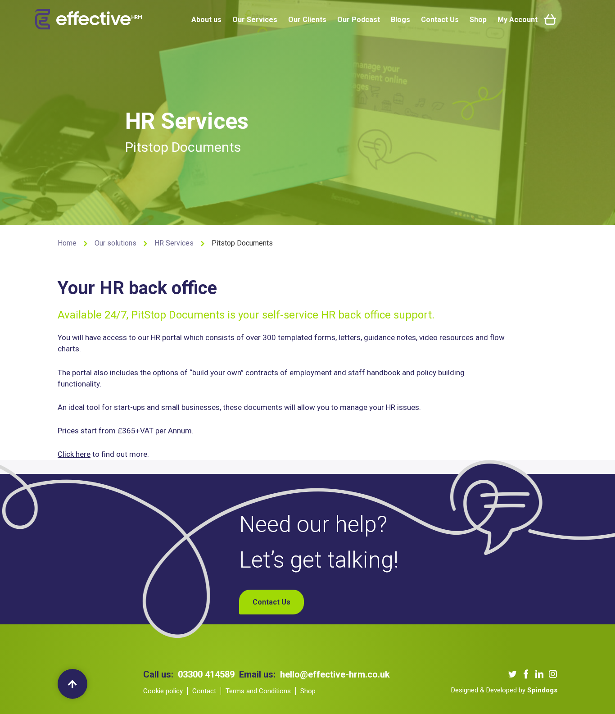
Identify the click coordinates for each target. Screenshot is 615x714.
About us (206, 19)
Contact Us (440, 19)
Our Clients (307, 19)
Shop (478, 19)
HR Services (174, 243)
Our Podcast (358, 19)
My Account (517, 19)
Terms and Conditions (258, 691)
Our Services (254, 19)
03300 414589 (206, 674)
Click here (74, 454)
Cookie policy (163, 691)
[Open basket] (550, 19)
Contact (204, 691)
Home (67, 243)
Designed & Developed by (504, 690)
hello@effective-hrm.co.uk (335, 674)
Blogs (400, 19)
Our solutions (115, 243)
